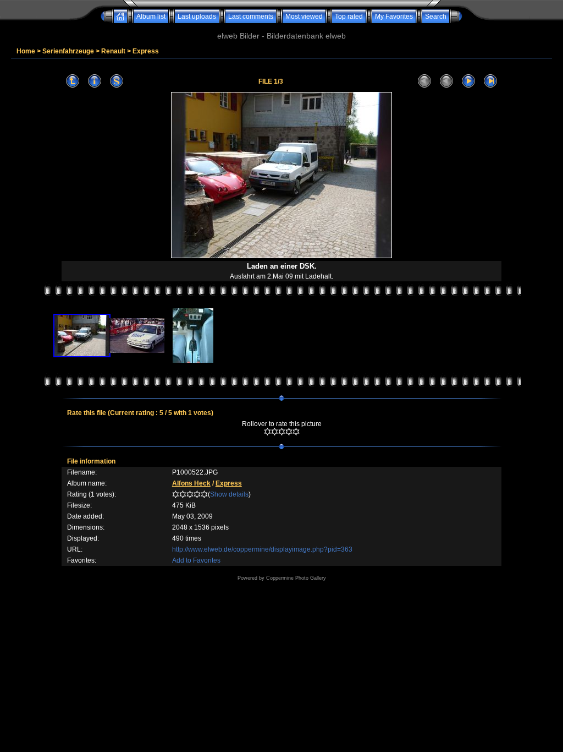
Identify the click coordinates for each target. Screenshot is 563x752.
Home (25, 51)
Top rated (349, 16)
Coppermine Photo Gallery (296, 578)
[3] (281, 431)
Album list (150, 16)
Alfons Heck (191, 483)
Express (146, 51)
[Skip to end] (490, 81)
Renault (113, 51)
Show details (229, 494)
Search (435, 16)
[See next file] (468, 81)
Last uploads (197, 16)
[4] (288, 431)
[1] (267, 431)
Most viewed (304, 16)
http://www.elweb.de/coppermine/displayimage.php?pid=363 (262, 549)
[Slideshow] (117, 81)
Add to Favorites (196, 560)
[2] (274, 431)
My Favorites (394, 16)
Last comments (250, 16)
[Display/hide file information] (95, 81)
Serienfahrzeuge (68, 51)
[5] (296, 431)
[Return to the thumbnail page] (73, 81)
